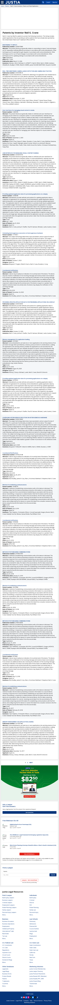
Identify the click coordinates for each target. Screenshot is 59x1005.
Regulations (5, 950)
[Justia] (13, 2)
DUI (31, 905)
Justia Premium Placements (37, 974)
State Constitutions (35, 945)
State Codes (33, 947)
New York (32, 957)
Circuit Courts (6, 955)
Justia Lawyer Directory (36, 971)
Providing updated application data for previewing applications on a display (25, 194)
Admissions (33, 924)
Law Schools (34, 919)
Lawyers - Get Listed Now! (29, 880)
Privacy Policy (48, 1000)
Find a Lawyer (8, 868)
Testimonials (33, 983)
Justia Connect (10, 1000)
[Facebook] (26, 997)
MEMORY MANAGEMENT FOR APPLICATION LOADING (18, 722)
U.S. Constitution (7, 945)
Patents (7, 6)
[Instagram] (28, 997)
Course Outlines (34, 929)
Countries (5, 983)
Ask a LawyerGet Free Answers (9, 805)
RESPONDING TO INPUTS (10, 45)
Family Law (33, 910)
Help (31, 1000)
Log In (48, 2)
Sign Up (55, 2)
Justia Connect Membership (37, 969)
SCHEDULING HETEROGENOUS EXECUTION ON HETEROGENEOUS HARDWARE (25, 417)
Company (26, 1000)
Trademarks (5, 981)
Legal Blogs (5, 971)
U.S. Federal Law (7, 943)
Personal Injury (34, 912)
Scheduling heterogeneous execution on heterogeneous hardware (23, 233)
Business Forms (6, 974)
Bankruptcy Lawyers (8, 898)
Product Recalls (6, 976)
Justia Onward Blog (35, 981)
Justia (2, 6)
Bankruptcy (33, 898)
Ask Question (29, 812)
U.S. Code (5, 947)
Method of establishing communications (15, 485)
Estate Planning (34, 907)
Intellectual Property (8, 929)
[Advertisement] (29, 18)
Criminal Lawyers (7, 902)
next (31, 762)
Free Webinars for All (10, 821)
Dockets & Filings (7, 960)
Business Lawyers (7, 900)
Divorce (32, 902)
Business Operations (8, 924)
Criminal (32, 900)
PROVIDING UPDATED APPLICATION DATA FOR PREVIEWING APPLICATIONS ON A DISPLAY (29, 302)
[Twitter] (35, 997)
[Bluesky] (33, 997)
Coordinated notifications (10, 270)
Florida (31, 955)
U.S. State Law (34, 943)
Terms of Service (38, 1000)
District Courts (6, 957)
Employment (6, 926)
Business (5, 919)
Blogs (31, 933)
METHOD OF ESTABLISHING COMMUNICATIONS (16, 552)
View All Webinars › (29, 854)
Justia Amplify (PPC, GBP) (37, 979)
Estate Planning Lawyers (9, 907)
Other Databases (8, 966)
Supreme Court (6, 952)
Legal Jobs (5, 969)
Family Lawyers (6, 910)
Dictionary (32, 921)
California (32, 952)
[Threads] (31, 997)
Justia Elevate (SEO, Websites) (38, 976)
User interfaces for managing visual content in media (18, 110)
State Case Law (34, 950)
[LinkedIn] (22, 997)
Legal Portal (19, 1000)
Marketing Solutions (36, 966)
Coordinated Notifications (10, 453)
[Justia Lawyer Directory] (37, 997)
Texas (31, 960)
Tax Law (4, 936)
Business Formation (8, 921)
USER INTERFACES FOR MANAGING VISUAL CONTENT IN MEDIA (21, 153)
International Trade (8, 931)
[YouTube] (24, 997)
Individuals (33, 895)
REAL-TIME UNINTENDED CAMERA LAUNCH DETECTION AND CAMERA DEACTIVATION (27, 71)
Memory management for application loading (16, 339)
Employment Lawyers (8, 905)
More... (4, 915)
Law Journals (33, 931)
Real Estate (5, 933)
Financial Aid (33, 926)
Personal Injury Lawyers (9, 912)
